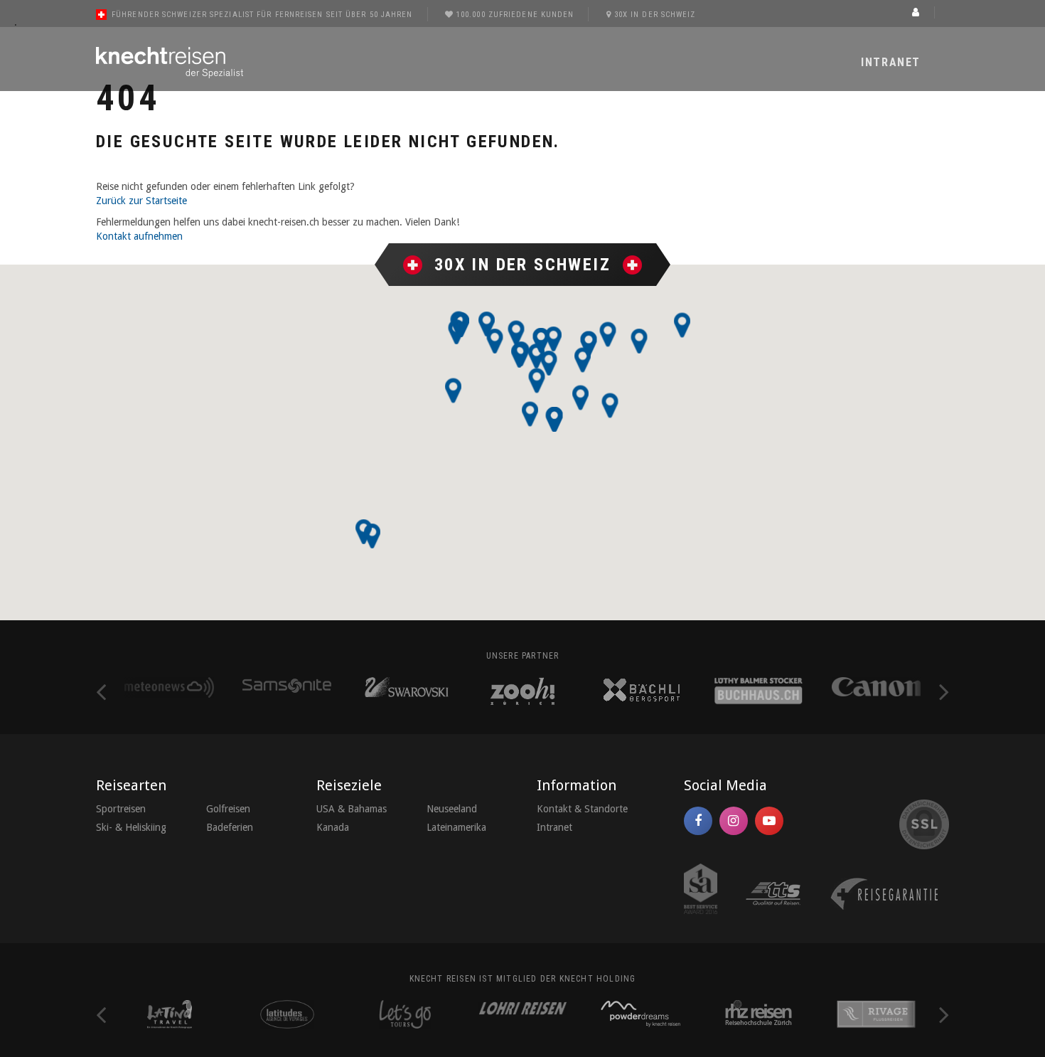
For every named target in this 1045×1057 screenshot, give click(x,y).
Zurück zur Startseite (141, 200)
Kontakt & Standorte (582, 808)
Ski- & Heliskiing (131, 827)
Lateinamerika (456, 827)
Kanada (332, 827)
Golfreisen (228, 808)
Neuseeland (452, 808)
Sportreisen (121, 808)
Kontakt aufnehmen (139, 236)
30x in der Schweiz (655, 14)
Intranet (891, 62)
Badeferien (229, 827)
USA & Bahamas (351, 808)
